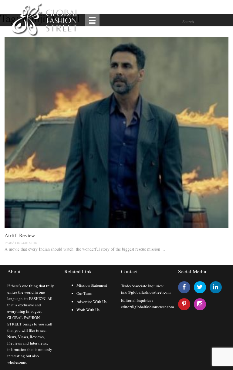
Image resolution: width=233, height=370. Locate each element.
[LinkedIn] (215, 287)
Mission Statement (91, 285)
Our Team (84, 293)
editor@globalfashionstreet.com (147, 306)
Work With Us (88, 309)
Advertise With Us (91, 301)
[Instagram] (199, 304)
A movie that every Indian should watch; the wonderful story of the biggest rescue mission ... (85, 249)
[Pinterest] (184, 304)
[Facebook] (184, 287)
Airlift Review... (21, 235)
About (14, 271)
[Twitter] (200, 287)
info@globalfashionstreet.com (146, 292)
